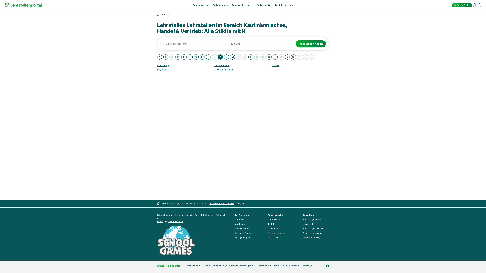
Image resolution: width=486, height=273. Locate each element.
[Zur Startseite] (23, 5)
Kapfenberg (163, 65)
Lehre (160, 221)
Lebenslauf (308, 224)
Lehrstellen (166, 15)
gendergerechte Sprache (221, 203)
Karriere (305, 265)
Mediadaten (273, 228)
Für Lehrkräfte (263, 5)
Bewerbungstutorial (312, 219)
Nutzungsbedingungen (240, 265)
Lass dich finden (243, 233)
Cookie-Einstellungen (213, 265)
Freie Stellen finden (311, 43)
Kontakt (271, 224)
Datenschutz (192, 265)
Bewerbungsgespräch (313, 233)
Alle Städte (240, 219)
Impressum (279, 265)
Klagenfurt (162, 69)
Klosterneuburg (221, 65)
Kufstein (275, 65)
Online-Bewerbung (311, 237)
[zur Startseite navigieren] (158, 15)
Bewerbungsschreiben (313, 228)
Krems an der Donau (224, 69)
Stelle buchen (274, 219)
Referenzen (273, 237)
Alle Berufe (240, 224)
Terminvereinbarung (277, 233)
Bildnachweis (262, 265)
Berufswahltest (201, 5)
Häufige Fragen (242, 237)
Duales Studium (175, 221)
